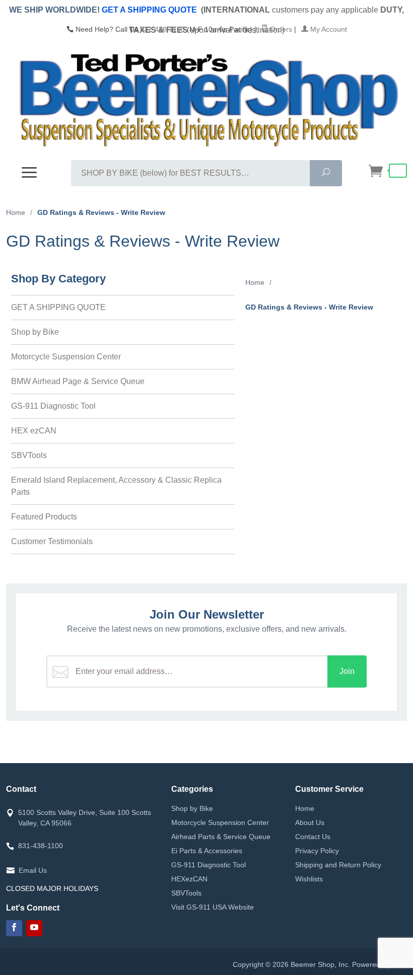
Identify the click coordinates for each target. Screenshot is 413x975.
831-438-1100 (162, 29)
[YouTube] (34, 928)
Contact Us (312, 837)
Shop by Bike (35, 332)
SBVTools (29, 455)
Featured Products (44, 516)
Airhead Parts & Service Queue (220, 837)
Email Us (33, 870)
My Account (327, 29)
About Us (309, 822)
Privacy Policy (317, 851)
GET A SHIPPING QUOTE (149, 10)
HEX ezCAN (33, 430)
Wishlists (309, 879)
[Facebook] (14, 928)
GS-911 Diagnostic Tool (53, 406)
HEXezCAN (189, 879)
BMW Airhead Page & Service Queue (78, 381)
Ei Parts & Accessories (206, 851)
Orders (280, 29)
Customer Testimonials (52, 541)
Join (347, 671)
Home (304, 808)
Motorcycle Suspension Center (66, 356)
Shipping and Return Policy (338, 865)
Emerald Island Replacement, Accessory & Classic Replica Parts (116, 486)
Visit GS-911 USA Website (212, 907)
